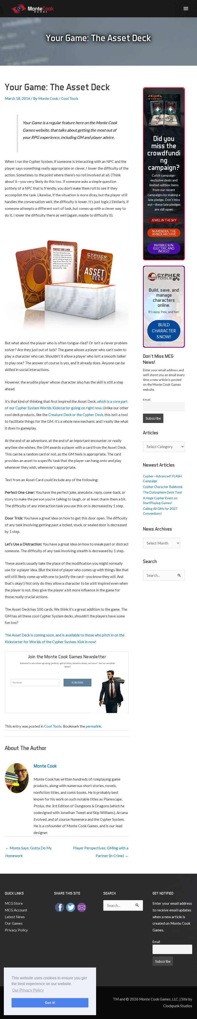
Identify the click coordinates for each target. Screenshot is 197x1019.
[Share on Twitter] (70, 907)
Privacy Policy (16, 930)
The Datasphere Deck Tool (162, 492)
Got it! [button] (50, 1003)
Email (146, 399)
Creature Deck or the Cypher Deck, (76, 414)
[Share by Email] (81, 907)
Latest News (15, 917)
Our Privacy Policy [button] (28, 990)
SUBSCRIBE (77, 682)
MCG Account (16, 910)
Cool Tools (69, 98)
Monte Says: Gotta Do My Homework (28, 849)
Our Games (14, 923)
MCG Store (14, 903)
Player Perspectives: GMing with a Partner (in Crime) (100, 849)
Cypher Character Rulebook (163, 487)
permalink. (94, 726)
